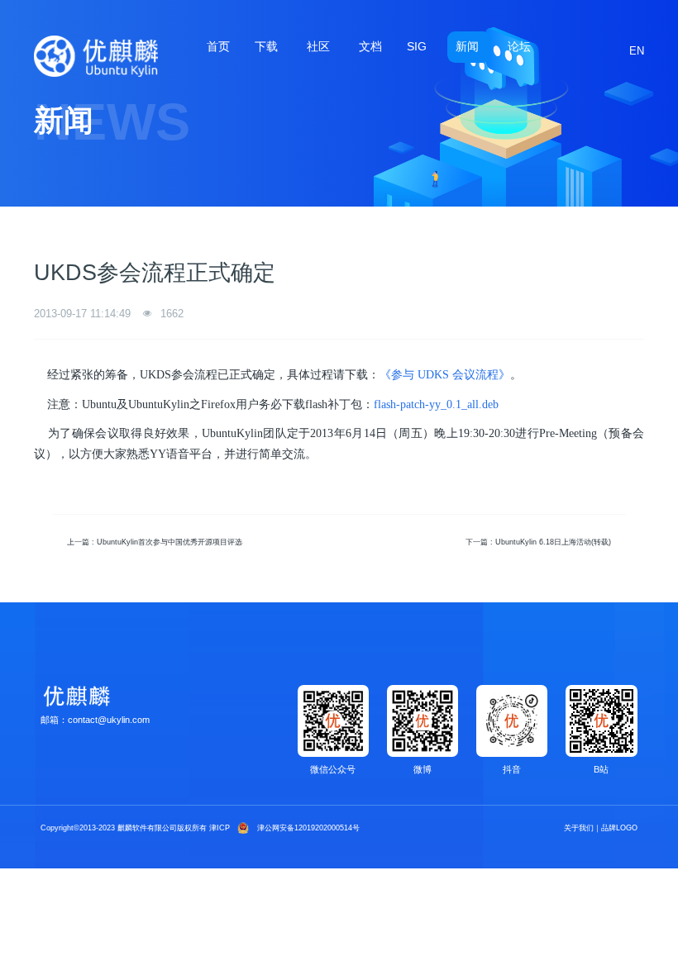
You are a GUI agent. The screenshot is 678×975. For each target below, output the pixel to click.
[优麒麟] (96, 56)
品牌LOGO (619, 828)
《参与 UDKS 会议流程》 (445, 375)
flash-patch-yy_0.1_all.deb (436, 404)
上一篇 (154, 542)
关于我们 (579, 828)
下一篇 (538, 542)
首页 (218, 46)
